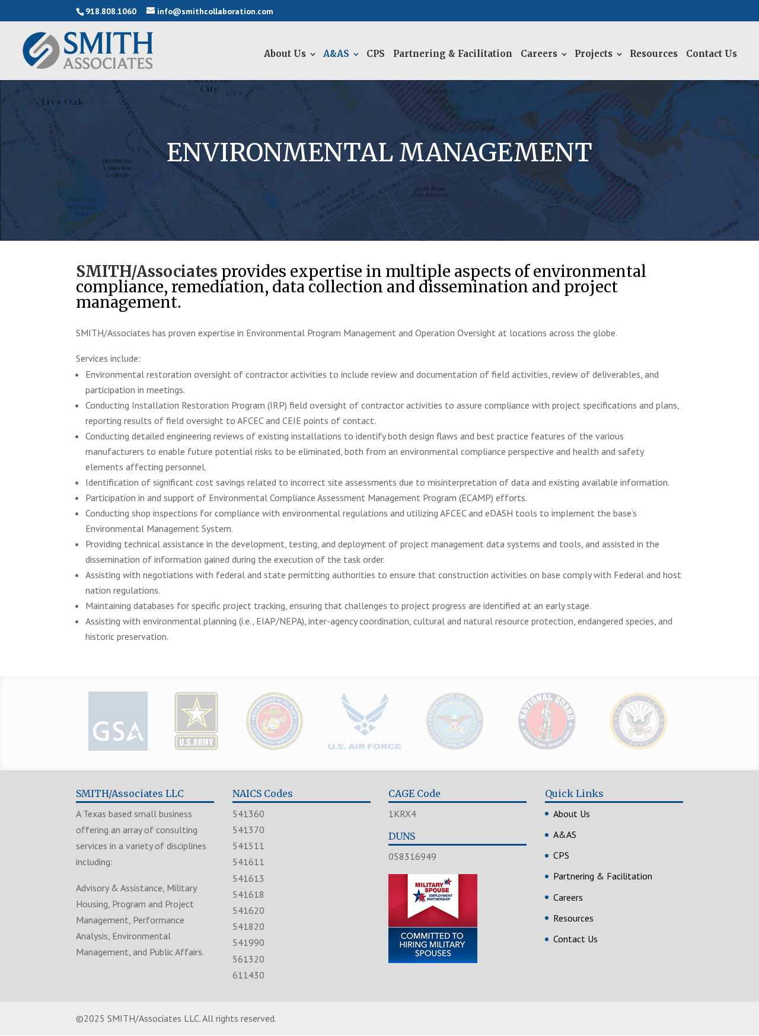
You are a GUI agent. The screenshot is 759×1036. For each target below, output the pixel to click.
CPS (375, 53)
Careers (539, 53)
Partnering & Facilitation (452, 53)
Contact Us (711, 53)
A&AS (336, 53)
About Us (285, 53)
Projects (594, 53)
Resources (654, 53)
